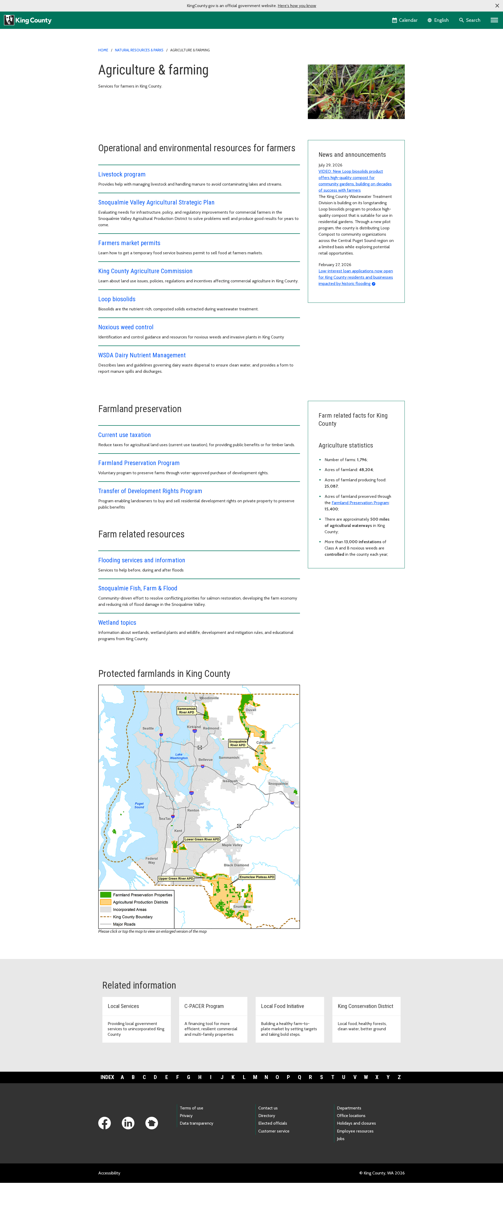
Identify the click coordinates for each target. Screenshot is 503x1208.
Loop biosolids (116, 299)
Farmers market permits (129, 243)
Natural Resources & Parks (139, 50)
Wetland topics (117, 622)
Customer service (273, 1131)
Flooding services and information (141, 560)
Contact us (268, 1107)
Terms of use (191, 1107)
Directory (266, 1115)
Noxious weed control (126, 327)
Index (107, 1077)
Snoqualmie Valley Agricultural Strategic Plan (156, 202)
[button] (497, 6)
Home (103, 50)
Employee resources (355, 1131)
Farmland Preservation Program (139, 463)
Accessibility (109, 1173)
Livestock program (122, 174)
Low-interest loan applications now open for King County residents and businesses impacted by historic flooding (356, 277)
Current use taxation (124, 435)
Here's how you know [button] (297, 5)
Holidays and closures (356, 1123)
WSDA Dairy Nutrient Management (142, 355)
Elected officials (272, 1123)
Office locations (351, 1115)
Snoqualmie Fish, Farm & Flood (137, 588)
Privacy (186, 1115)
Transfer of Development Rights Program (150, 491)
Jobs (341, 1138)
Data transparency (196, 1123)
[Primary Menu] (494, 20)
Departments (349, 1107)
